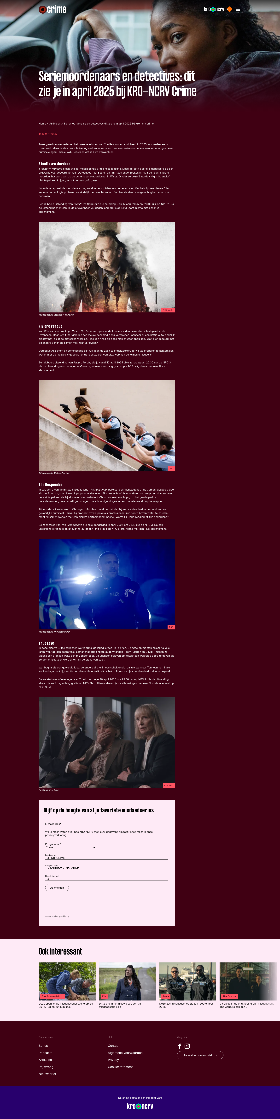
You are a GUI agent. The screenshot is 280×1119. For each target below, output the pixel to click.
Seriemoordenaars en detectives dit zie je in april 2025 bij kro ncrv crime (109, 123)
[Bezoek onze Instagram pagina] (187, 1046)
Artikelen (54, 123)
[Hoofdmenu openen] (238, 9)
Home (42, 123)
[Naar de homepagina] (52, 9)
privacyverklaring (61, 916)
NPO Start (118, 528)
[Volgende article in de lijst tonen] (269, 987)
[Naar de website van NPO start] (229, 9)
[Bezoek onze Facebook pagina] (179, 1046)
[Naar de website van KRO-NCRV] (214, 9)
